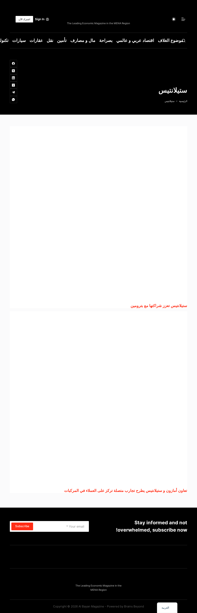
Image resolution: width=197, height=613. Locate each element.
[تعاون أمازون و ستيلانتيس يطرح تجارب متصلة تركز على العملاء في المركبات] (98, 399)
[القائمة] (183, 19)
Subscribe (22, 526)
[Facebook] (13, 63)
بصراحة (106, 40)
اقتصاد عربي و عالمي (135, 40)
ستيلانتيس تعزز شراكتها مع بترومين (159, 305)
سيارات (19, 40)
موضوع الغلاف (170, 40)
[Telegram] (13, 92)
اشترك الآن (24, 19)
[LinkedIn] (13, 78)
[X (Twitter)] (13, 70)
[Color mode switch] (174, 19)
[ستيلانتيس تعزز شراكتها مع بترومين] (98, 214)
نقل (50, 40)
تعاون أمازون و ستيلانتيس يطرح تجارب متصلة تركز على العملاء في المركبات (125, 490)
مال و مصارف (82, 40)
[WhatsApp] (13, 99)
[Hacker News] (13, 85)
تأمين (62, 40)
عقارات (36, 40)
